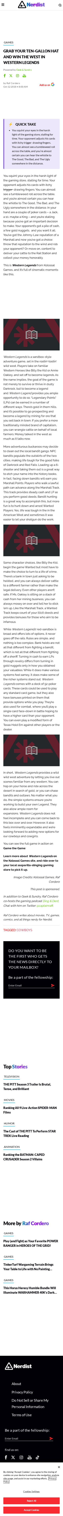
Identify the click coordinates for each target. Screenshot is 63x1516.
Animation (12, 1146)
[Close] (59, 1467)
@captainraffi (44, 905)
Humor (9, 1123)
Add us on (44, 85)
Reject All (31, 1500)
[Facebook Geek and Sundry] (4, 76)
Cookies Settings (31, 1491)
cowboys (24, 930)
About (16, 1383)
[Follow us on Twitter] (13, 1458)
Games (8, 42)
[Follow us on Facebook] (6, 1458)
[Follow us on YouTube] (30, 1458)
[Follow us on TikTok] (37, 1458)
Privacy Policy (22, 1392)
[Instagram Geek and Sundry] (17, 76)
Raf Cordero (13, 83)
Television (11, 1076)
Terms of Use (22, 1415)
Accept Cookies (31, 1510)
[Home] (18, 1368)
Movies (9, 1099)
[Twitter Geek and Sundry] (10, 76)
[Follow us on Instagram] (21, 1458)
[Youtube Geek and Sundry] (24, 76)
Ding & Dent (50, 901)
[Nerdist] (31, 5)
